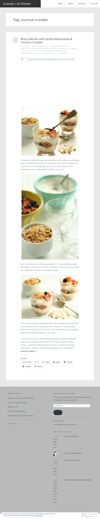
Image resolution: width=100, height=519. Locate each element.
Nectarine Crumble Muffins (73, 453)
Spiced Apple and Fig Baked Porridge (20, 415)
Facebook (12, 423)
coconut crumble (68, 48)
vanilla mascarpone (45, 53)
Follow (94, 3)
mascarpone (62, 51)
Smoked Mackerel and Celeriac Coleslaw (78, 480)
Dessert (25, 51)
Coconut (54, 48)
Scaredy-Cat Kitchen (17, 4)
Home (60, 3)
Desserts (43, 46)
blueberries (62, 46)
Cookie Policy (38, 515)
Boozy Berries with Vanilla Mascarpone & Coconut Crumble (46, 40)
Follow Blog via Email (64, 393)
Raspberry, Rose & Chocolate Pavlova (21, 398)
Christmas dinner (40, 48)
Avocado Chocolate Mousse (17, 402)
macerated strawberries (42, 51)
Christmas (26, 48)
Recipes (82, 3)
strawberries (27, 53)
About (70, 3)
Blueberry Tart (12, 407)
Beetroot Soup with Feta (72, 460)
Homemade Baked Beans (16, 411)
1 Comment (63, 53)
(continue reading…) (29, 351)
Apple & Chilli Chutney (71, 436)
